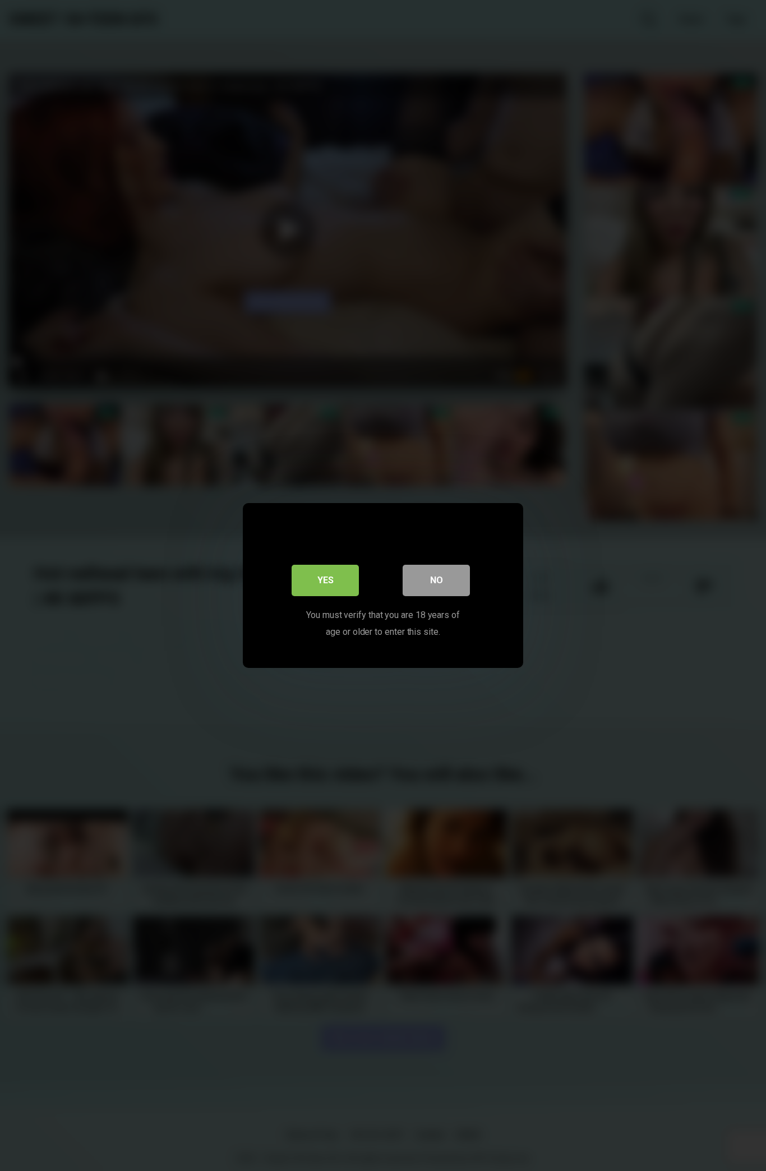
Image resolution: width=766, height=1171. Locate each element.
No (436, 580)
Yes (325, 580)
